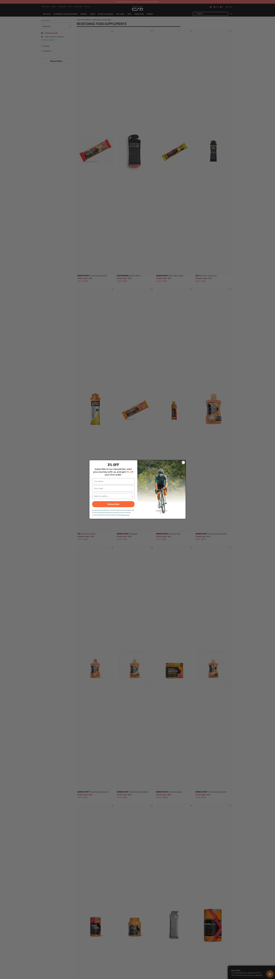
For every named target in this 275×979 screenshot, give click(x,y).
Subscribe (113, 504)
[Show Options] (132, 496)
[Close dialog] (183, 462)
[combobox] (112, 496)
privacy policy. (125, 515)
